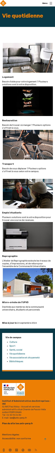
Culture (13, 342)
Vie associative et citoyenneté (24, 357)
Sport (12, 346)
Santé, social (15, 349)
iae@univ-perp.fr (18, 417)
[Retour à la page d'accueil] (3, 3)
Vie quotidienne (17, 353)
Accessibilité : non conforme (16, 438)
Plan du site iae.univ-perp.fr (17, 423)
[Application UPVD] (3, 450)
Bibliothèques (16, 361)
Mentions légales (10, 434)
